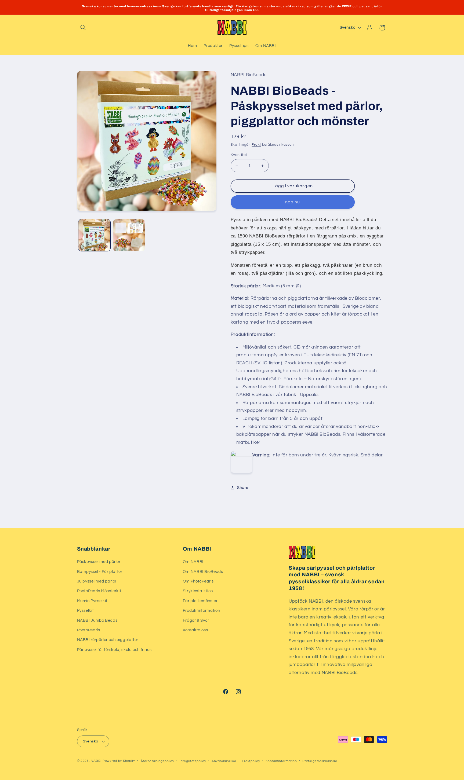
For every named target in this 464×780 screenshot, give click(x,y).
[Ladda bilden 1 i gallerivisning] (94, 235)
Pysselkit (85, 611)
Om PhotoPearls (198, 581)
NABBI (96, 760)
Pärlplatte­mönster (200, 601)
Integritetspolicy (193, 761)
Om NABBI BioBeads (203, 572)
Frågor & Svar (196, 620)
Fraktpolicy (251, 761)
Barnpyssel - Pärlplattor (99, 572)
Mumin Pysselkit (92, 601)
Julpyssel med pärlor (97, 581)
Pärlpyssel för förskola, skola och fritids (114, 650)
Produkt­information (201, 611)
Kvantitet (239, 155)
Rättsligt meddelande (319, 761)
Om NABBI (193, 562)
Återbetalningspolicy (157, 761)
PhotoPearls (88, 630)
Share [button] (242, 488)
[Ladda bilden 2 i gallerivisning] (129, 235)
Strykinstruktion (198, 591)
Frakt (256, 145)
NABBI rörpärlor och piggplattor (108, 640)
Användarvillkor (224, 761)
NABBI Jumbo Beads (97, 620)
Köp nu (292, 202)
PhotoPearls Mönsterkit (99, 591)
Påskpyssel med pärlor (99, 562)
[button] (83, 27)
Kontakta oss (195, 630)
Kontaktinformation (281, 761)
